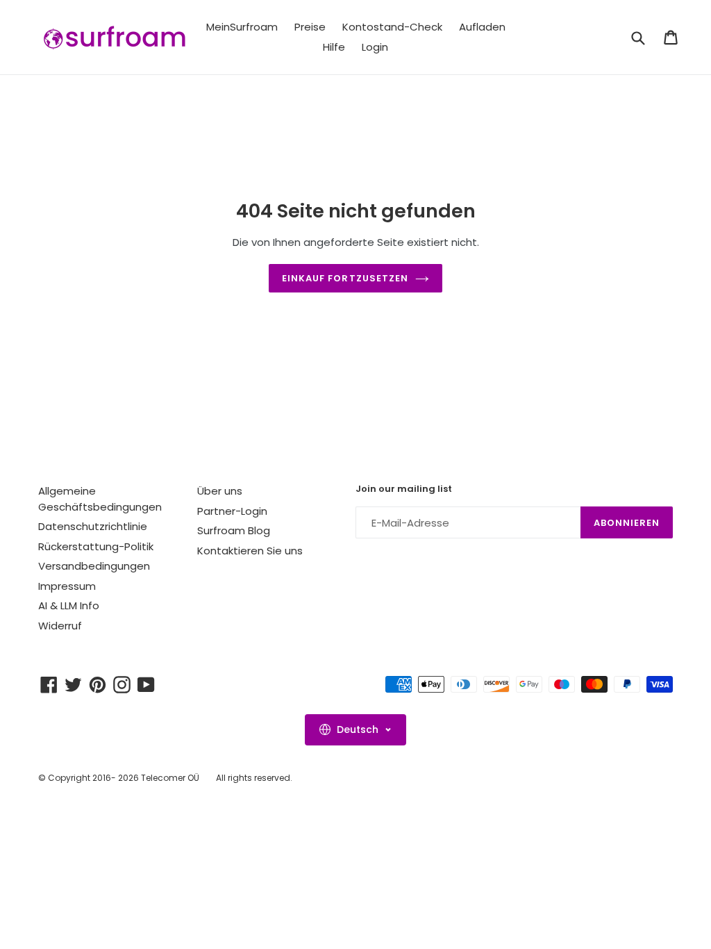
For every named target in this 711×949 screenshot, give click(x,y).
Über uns (219, 491)
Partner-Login (232, 511)
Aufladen (482, 26)
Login (375, 47)
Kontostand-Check (392, 26)
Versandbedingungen (94, 566)
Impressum (67, 586)
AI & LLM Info (68, 605)
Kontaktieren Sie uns (250, 550)
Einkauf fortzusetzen (345, 278)
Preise (310, 26)
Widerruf (60, 625)
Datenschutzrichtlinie (92, 526)
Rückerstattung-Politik (95, 546)
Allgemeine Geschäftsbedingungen (100, 499)
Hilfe (334, 47)
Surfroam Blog (233, 530)
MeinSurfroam (242, 26)
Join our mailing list (404, 489)
